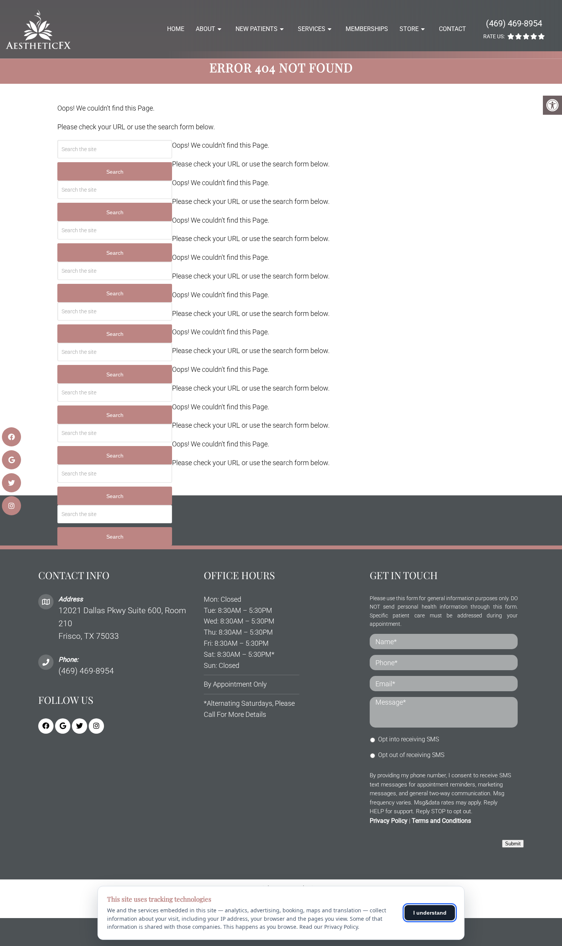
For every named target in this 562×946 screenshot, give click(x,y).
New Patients (257, 29)
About (205, 29)
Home (175, 29)
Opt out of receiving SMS (411, 755)
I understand (430, 913)
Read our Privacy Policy (328, 926)
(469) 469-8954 (514, 23)
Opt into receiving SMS (408, 739)
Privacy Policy (389, 820)
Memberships (367, 29)
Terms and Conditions (441, 820)
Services (311, 29)
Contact (452, 29)
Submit (513, 844)
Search (114, 172)
